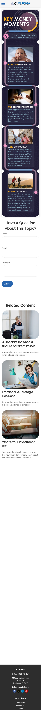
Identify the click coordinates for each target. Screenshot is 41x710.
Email (4, 248)
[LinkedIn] (22, 691)
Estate (20, 709)
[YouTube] (26, 691)
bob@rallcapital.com (20, 687)
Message (6, 262)
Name (4, 233)
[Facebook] (14, 691)
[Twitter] (18, 691)
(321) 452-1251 (23, 674)
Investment (20, 706)
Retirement (20, 703)
